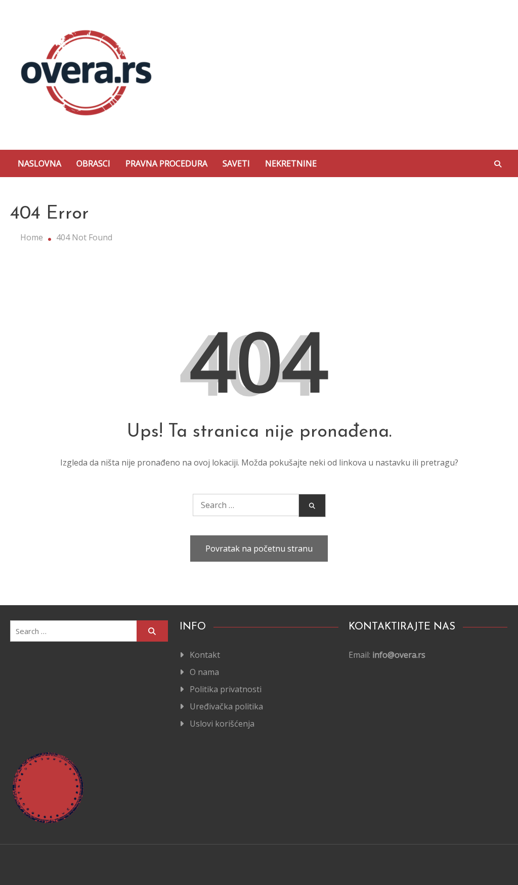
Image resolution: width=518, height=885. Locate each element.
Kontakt (205, 654)
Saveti (236, 163)
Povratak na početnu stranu (259, 548)
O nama (204, 672)
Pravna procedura (166, 163)
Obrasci (93, 163)
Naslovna (39, 163)
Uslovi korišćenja (222, 723)
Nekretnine (291, 163)
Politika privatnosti (226, 689)
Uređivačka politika (226, 706)
